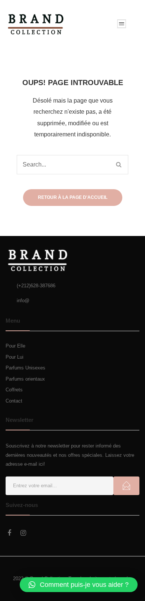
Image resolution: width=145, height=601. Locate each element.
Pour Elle (15, 346)
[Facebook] (9, 533)
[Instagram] (23, 533)
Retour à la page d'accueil (72, 197)
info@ (23, 300)
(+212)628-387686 (36, 285)
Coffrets (14, 389)
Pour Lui (14, 357)
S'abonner (126, 485)
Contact (14, 401)
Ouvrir (121, 23)
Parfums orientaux (25, 379)
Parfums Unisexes (25, 368)
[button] (79, 584)
